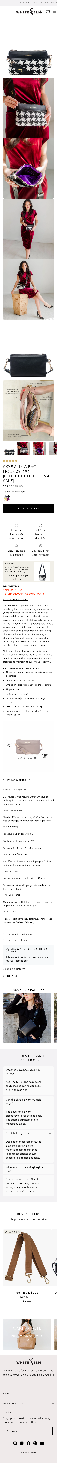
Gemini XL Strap (27, 1292)
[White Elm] (28, 11)
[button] (10, 460)
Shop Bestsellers (13, 1403)
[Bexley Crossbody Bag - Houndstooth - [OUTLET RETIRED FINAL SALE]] (42, 571)
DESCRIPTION (11, 586)
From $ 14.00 (27, 1296)
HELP (5, 1384)
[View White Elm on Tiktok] (22, 1443)
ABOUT (6, 1394)
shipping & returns (16, 780)
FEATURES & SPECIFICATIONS (21, 668)
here (30, 934)
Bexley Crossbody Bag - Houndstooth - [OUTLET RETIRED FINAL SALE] (17, 569)
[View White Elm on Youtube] (42, 1443)
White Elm (32, 1452)
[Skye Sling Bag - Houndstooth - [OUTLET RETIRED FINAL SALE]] (9, 448)
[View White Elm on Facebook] (28, 1443)
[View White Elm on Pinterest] (35, 1443)
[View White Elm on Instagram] (15, 1443)
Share (12, 976)
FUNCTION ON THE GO (27, 1338)
